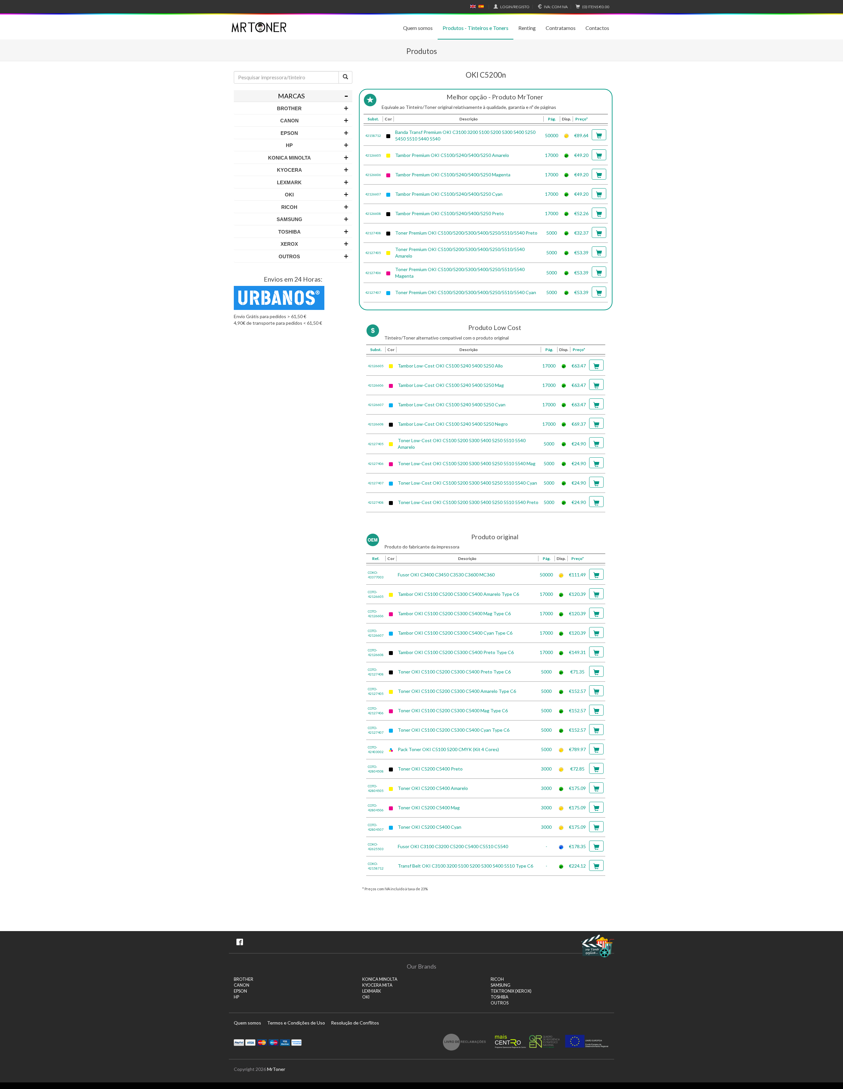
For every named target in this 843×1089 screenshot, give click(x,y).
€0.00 (595, 6)
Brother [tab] (289, 108)
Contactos (597, 28)
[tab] (293, 96)
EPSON (240, 991)
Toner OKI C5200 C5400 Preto (430, 769)
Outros (499, 1002)
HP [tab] (289, 145)
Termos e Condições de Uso (296, 1023)
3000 (546, 769)
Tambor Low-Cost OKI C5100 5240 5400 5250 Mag (451, 385)
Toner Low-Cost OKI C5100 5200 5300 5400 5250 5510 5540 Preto (468, 502)
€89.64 (581, 135)
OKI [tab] (289, 194)
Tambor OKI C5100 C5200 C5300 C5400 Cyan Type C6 (455, 633)
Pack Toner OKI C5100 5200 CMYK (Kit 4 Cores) (448, 749)
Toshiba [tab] (289, 232)
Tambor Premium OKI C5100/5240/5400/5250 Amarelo (452, 155)
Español (481, 6)
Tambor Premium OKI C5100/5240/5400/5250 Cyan (449, 194)
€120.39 (577, 594)
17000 (551, 155)
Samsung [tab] (289, 219)
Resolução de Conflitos (355, 1023)
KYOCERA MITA (377, 985)
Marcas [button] (291, 96)
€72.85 (577, 769)
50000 (551, 135)
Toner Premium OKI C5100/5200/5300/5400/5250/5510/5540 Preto (466, 233)
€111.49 (577, 574)
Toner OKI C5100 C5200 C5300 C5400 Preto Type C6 (454, 671)
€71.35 (577, 671)
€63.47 (579, 365)
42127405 (373, 253)
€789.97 (577, 749)
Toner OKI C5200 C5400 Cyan (429, 827)
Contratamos (561, 28)
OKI (365, 997)
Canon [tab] (289, 120)
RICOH (497, 979)
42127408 (373, 233)
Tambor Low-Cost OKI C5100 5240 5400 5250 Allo (450, 365)
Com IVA (556, 6)
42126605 (373, 155)
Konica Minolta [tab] (289, 158)
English (473, 6)
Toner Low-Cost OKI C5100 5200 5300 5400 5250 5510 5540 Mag (466, 463)
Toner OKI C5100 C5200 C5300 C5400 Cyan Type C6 (453, 730)
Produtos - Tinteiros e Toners (475, 28)
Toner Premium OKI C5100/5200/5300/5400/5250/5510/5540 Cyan (465, 292)
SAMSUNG (500, 985)
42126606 (373, 175)
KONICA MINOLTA (379, 979)
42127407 (373, 292)
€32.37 (581, 233)
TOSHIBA (499, 997)
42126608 (373, 213)
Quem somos (418, 28)
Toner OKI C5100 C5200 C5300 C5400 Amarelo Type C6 (457, 691)
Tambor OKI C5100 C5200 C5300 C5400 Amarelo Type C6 (458, 594)
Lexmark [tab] (289, 182)
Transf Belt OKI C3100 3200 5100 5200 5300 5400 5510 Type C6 (465, 866)
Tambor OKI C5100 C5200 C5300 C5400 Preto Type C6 (456, 652)
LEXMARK (371, 991)
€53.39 (581, 252)
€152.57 (577, 691)
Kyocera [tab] (289, 170)
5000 (551, 233)
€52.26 (581, 213)
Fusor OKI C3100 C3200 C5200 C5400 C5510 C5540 (453, 846)
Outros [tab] (289, 256)
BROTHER (243, 979)
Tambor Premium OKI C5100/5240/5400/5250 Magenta (452, 174)
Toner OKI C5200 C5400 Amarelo (433, 788)
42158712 (373, 136)
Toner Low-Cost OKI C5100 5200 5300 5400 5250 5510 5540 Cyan (467, 483)
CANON (241, 985)
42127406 (373, 273)
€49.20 (581, 155)
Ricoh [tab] (289, 207)
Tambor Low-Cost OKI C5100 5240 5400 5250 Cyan (451, 404)
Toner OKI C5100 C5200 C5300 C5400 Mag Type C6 (453, 710)
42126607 (373, 194)
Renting (527, 28)
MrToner (276, 1069)
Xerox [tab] (289, 244)
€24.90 (579, 443)
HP (236, 997)
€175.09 (577, 788)
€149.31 (577, 652)
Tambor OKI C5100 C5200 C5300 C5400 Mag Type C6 (454, 613)
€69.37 (579, 424)
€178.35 (577, 846)
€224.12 (577, 866)
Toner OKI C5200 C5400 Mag (429, 807)
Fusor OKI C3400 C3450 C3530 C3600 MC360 (446, 574)
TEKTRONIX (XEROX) (511, 991)
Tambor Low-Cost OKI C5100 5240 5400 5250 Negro (453, 424)
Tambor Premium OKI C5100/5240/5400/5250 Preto (449, 213)
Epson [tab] (289, 133)
